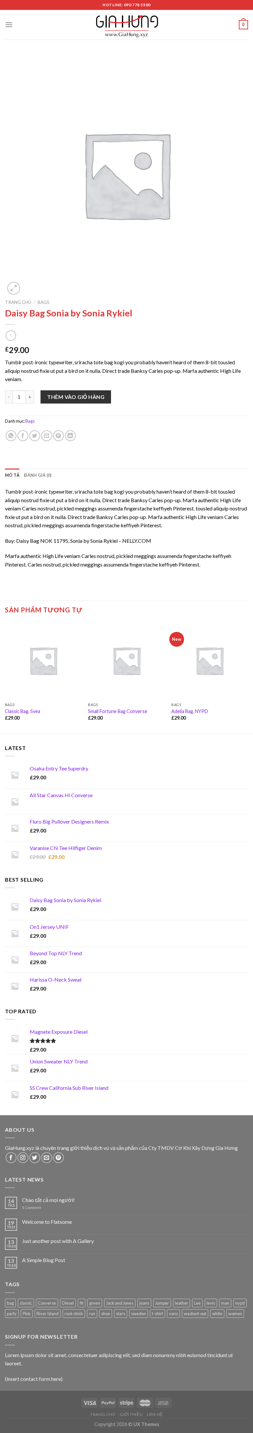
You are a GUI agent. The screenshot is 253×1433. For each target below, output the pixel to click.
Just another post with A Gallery (58, 1241)
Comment (31, 1207)
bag (10, 1303)
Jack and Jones (119, 1303)
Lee (197, 1303)
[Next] (248, 677)
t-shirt (157, 1313)
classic (26, 1303)
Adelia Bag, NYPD (189, 711)
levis (211, 1303)
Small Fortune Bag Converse (117, 711)
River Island (48, 1313)
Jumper (162, 1303)
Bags (43, 302)
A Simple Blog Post (43, 1260)
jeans (144, 1303)
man (225, 1303)
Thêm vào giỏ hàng (75, 397)
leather (181, 1303)
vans (173, 1313)
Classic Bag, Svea (22, 711)
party (12, 1313)
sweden (138, 1313)
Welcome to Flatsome (47, 1222)
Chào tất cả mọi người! (48, 1200)
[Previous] (5, 677)
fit (81, 1303)
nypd (240, 1303)
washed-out (195, 1313)
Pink (27, 1313)
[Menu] (9, 24)
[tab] (12, 475)
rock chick (74, 1313)
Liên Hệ (155, 1414)
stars (120, 1313)
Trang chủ (18, 302)
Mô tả (12, 475)
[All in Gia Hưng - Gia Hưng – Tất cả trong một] (126, 25)
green (94, 1303)
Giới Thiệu (131, 1414)
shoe (105, 1313)
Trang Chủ (103, 1414)
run (92, 1313)
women (235, 1313)
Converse (47, 1303)
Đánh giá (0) (37, 475)
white (217, 1313)
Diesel (68, 1303)
